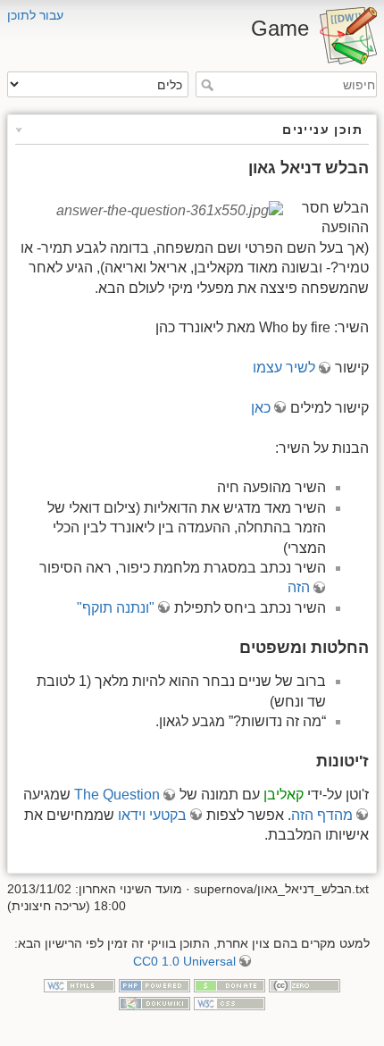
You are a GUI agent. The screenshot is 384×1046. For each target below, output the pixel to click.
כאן (261, 407)
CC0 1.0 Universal (184, 961)
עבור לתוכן (35, 15)
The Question (117, 794)
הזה (299, 587)
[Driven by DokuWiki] (154, 1002)
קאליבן (283, 794)
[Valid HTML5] (79, 985)
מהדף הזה (322, 815)
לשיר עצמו (284, 367)
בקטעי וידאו (152, 815)
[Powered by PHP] (154, 985)
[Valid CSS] (229, 1002)
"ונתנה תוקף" (115, 607)
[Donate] (229, 985)
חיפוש (204, 85)
